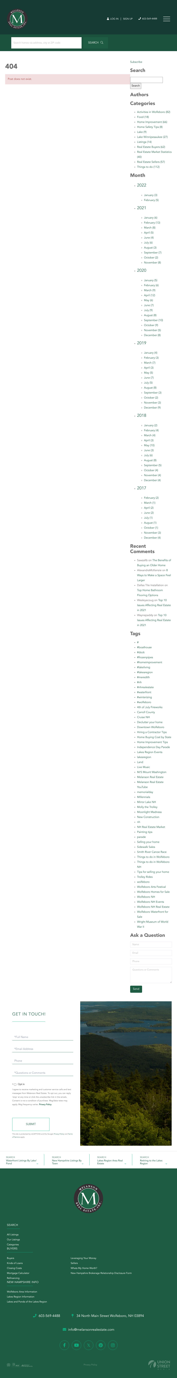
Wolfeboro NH (146, 897)
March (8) (149, 227)
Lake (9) (142, 132)
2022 (141, 185)
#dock (141, 652)
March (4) (149, 435)
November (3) (152, 402)
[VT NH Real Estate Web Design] (159, 1365)
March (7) (149, 363)
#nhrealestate (145, 687)
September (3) (152, 392)
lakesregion (144, 757)
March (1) (149, 503)
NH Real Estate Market (151, 827)
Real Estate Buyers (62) (151, 147)
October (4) (151, 470)
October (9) (151, 325)
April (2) (148, 508)
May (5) (148, 373)
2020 (141, 271)
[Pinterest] (100, 1345)
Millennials (143, 797)
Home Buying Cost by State (154, 737)
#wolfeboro (144, 702)
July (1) (148, 518)
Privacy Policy (45, 1105)
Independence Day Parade (153, 747)
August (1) (150, 523)
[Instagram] (113, 1345)
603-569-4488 (149, 19)
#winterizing (144, 697)
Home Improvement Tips (152, 742)
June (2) (149, 513)
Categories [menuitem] (13, 1245)
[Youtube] (76, 1345)
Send (30, 1124)
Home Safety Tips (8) (150, 127)
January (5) (150, 280)
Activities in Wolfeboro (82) (153, 112)
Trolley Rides (145, 877)
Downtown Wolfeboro (150, 727)
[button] (95, 43)
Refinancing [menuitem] (13, 1278)
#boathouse (144, 647)
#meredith (143, 677)
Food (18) (143, 117)
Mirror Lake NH (146, 802)
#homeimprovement (149, 662)
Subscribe (136, 62)
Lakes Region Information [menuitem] (20, 1297)
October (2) (151, 257)
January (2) (150, 425)
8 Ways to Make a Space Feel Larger (154, 575)
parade (141, 837)
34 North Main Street (110, 1316)
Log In (114, 19)
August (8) (150, 315)
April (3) (148, 368)
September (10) (153, 320)
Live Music (143, 767)
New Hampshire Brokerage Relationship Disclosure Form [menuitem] (101, 1273)
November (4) (152, 475)
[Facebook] (64, 1345)
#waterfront (144, 692)
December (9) (152, 407)
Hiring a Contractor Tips (152, 732)
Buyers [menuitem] (10, 1258)
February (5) (151, 200)
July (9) (148, 310)
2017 (141, 488)
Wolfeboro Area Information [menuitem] (22, 1292)
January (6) (150, 217)
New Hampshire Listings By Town (67, 1162)
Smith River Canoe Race (151, 852)
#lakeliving (143, 667)
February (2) (151, 498)
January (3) (150, 195)
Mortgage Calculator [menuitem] (18, 1273)
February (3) (151, 358)
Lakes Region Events (149, 752)
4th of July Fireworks (149, 707)
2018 (141, 416)
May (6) (148, 300)
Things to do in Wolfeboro (153, 857)
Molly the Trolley (147, 807)
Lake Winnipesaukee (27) (152, 137)
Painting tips (144, 832)
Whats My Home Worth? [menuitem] (84, 1268)
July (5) (148, 382)
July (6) (148, 242)
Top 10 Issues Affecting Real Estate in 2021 (154, 605)
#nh (139, 682)
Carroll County (146, 712)
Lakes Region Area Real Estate (110, 1162)
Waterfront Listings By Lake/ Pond (21, 1162)
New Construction (148, 817)
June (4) (149, 237)
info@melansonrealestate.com (91, 1330)
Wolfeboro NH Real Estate (153, 907)
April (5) (148, 232)
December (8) (152, 335)
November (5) (152, 330)
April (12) (149, 295)
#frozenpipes (145, 657)
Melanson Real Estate (150, 777)
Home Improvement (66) (152, 122)
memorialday (145, 792)
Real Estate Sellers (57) (151, 162)
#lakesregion (145, 672)
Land (140, 762)
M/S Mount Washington (151, 772)
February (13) (152, 222)
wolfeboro (143, 882)
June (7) (149, 305)
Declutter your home (149, 722)
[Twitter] (88, 1345)
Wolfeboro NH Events (150, 902)
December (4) (152, 480)
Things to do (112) (148, 167)
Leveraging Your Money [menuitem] (83, 1258)
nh (138, 822)
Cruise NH (143, 717)
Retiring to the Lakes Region (151, 1162)
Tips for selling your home (153, 872)
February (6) (151, 285)
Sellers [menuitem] (74, 1263)
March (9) (149, 290)
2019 (141, 343)
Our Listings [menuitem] (13, 1240)
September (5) (152, 465)
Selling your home (148, 842)
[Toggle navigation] (166, 19)
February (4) (151, 430)
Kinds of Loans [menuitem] (15, 1263)
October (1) (151, 528)
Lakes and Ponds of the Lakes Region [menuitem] (27, 1302)
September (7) (152, 252)
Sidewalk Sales (146, 847)
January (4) (150, 353)
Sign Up (128, 19)
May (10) (149, 445)
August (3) (150, 247)
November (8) (152, 262)
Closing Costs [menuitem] (14, 1268)
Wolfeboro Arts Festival (151, 887)
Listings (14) (144, 142)
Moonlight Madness (149, 812)
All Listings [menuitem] (12, 1235)
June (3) (149, 450)
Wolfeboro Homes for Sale (153, 892)
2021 (141, 208)
